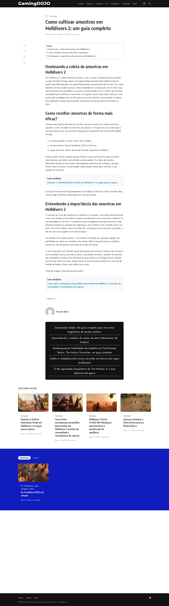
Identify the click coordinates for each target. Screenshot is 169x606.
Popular (36, 458)
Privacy (20, 598)
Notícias (92, 416)
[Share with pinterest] (25, 57)
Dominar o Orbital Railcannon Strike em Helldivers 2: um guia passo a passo (82, 182)
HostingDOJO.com (62, 602)
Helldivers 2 (51, 298)
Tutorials (53, 16)
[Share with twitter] (25, 51)
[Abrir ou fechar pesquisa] (149, 4)
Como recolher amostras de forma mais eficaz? (68, 52)
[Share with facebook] (25, 45)
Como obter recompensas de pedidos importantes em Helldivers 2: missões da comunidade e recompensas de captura (84, 285)
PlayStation (29, 486)
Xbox (32, 489)
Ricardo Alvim (50, 34)
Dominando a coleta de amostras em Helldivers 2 (69, 49)
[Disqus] (84, 546)
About (36, 598)
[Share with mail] (25, 62)
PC (46, 16)
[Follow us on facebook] (150, 597)
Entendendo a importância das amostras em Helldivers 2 (72, 56)
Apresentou (24, 458)
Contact (28, 598)
